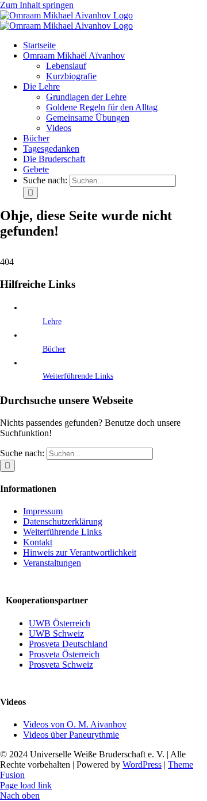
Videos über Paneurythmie (71, 735)
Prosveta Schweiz (61, 664)
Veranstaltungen (52, 563)
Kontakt (37, 542)
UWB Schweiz (56, 633)
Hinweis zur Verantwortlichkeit (79, 552)
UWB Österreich (59, 623)
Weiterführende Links (78, 376)
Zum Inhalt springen (37, 5)
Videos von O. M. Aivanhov (74, 724)
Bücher (54, 349)
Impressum (43, 511)
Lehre (52, 321)
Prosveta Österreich (64, 654)
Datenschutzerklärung (62, 521)
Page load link (26, 785)
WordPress (142, 764)
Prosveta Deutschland (68, 644)
